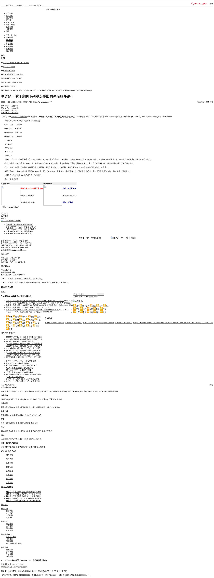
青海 (13, 79)
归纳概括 (4, 431)
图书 (7, 31)
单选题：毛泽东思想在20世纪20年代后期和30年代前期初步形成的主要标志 (35, 305)
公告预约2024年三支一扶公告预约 (19, 225)
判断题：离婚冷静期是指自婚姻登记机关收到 (23, 492)
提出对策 (26, 431)
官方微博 (9, 515)
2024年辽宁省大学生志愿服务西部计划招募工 (24, 337)
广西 (9, 67)
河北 (13, 75)
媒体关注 (29, 571)
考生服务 (4, 505)
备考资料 (11, 333)
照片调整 (9, 459)
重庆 (20, 83)
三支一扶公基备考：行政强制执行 (20, 372)
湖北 (9, 71)
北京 (6, 75)
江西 (20, 63)
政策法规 (9, 49)
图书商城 (9, 541)
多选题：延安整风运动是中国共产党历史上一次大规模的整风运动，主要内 (35, 301)
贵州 (13, 83)
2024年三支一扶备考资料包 (18, 363)
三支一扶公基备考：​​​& (15, 377)
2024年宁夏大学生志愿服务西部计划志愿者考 (24, 346)
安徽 (16, 63)
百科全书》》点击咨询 (9, 108)
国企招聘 (9, 18)
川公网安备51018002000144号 (78, 575)
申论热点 (49, 431)
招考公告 (9, 550)
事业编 (8, 20)
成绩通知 (43, 399)
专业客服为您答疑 (27, 202)
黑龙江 (14, 86)
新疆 (9, 79)
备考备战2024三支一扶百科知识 (18, 234)
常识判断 (4, 423)
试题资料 (9, 51)
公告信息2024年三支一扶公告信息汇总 (21, 227)
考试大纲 (10, 391)
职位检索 (9, 467)
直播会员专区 (11, 537)
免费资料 (4, 547)
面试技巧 (30, 439)
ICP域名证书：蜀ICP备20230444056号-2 (17, 575)
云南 (9, 83)
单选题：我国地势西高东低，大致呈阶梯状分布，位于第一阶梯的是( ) (33, 310)
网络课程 (9, 29)
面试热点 (37, 439)
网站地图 (9, 5)
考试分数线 (102, 391)
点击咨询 (43, 560)
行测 (2, 419)
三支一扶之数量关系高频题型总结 (20, 368)
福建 (23, 63)
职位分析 (19, 407)
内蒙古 (21, 75)
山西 (16, 75)
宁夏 (6, 79)
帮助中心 (4, 509)
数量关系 (19, 423)
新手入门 (4, 407)
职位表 (3, 391)
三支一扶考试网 (30, 90)
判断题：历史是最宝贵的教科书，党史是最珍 (23, 496)
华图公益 (21, 571)
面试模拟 (41, 447)
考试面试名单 (112, 391)
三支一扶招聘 (11, 35)
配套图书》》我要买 (9, 110)
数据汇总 (49, 407)
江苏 (9, 63)
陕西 (16, 79)
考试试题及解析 (73, 391)
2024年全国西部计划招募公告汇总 (20, 341)
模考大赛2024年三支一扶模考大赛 (19, 231)
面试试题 (19, 447)
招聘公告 (4, 399)
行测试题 (4, 447)
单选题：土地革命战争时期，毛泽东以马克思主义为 (193, 323)
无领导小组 (22, 439)
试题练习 (28, 296)
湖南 (13, 71)
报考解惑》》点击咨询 (9, 106)
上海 (27, 63)
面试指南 (4, 439)
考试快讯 (9, 40)
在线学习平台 (6, 534)
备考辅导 (9, 44)
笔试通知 (35, 399)
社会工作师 (10, 25)
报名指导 (9, 42)
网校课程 (9, 524)
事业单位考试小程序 (14, 543)
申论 (2, 427)
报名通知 (11, 399)
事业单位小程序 (35, 5)
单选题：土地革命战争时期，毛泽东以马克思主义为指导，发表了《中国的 (35, 303)
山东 (6, 63)
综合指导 (41, 431)
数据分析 (26, 407)
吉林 (9, 86)
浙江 (13, 63)
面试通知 (50, 399)
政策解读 (56, 407)
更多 (211, 385)
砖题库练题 (5, 451)
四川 (6, 83)
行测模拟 (26, 447)
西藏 (16, 83)
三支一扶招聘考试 (53, 9)
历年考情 (41, 407)
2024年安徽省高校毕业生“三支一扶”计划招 (23, 355)
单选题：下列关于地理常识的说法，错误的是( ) (24, 312)
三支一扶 (9, 13)
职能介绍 (34, 407)
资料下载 (9, 483)
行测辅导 (4, 415)
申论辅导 (11, 415)
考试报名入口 (19, 391)
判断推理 (26, 423)
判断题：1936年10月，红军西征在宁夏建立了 (23, 498)
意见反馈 (55, 571)
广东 (6, 67)
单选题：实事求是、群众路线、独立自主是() (25, 279)
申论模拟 (34, 447)
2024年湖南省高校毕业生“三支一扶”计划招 (23, 348)
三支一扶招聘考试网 (26, 102)
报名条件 (35, 391)
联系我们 (19, 5)
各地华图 (9, 530)
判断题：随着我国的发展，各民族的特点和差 (23, 501)
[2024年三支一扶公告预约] (11, 221)
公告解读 (11, 407)
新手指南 (4, 522)
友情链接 (63, 571)
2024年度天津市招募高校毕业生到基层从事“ (24, 350)
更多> (3, 292)
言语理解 (11, 423)
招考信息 (9, 37)
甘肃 (20, 79)
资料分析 (34, 423)
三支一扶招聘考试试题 (9, 443)
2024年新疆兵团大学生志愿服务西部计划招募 (24, 344)
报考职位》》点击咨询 (9, 113)
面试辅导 (19, 415)
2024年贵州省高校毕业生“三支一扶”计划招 (23, 353)
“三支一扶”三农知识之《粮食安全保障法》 (23, 361)
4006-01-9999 (6, 560)
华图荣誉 (12, 571)
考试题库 (9, 554)
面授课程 (9, 526)
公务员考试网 (16, 90)
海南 (13, 67)
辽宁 (6, 86)
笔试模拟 (50, 90)
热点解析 (9, 556)
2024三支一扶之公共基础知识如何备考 (22, 366)
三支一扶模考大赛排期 (123, 323)
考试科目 (63, 391)
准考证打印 (27, 399)
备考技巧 (37, 415)
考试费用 (83, 391)
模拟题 (14, 296)
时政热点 (9, 46)
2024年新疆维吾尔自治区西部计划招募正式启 (24, 339)
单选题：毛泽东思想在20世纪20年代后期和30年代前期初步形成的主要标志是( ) (38, 283)
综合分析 (11, 431)
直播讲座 (9, 27)
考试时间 (56, 391)
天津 (9, 75)
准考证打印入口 (46, 391)
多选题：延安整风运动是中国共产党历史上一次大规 (153, 323)
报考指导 (4, 403)
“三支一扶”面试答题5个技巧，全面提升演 (24, 381)
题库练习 (9, 471)
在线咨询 (9, 513)
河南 (6, 71)
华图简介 (4, 571)
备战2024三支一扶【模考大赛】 (19, 370)
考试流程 (28, 391)
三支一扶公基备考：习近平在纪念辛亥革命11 (24, 374)
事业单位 (9, 16)
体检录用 (58, 399)
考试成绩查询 (92, 391)
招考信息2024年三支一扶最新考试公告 (21, 229)
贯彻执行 (19, 431)
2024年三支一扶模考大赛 (54, 323)
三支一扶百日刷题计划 (73, 323)
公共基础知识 (28, 415)
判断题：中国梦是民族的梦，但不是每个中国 (23, 494)
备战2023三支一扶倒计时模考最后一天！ (98, 323)
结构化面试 (12, 439)
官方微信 (9, 518)
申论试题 (11, 447)
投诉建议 (4, 564)
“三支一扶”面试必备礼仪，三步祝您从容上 (23, 379)
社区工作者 (10, 22)
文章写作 (34, 431)
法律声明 (46, 571)
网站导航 (9, 528)
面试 (2, 435)
